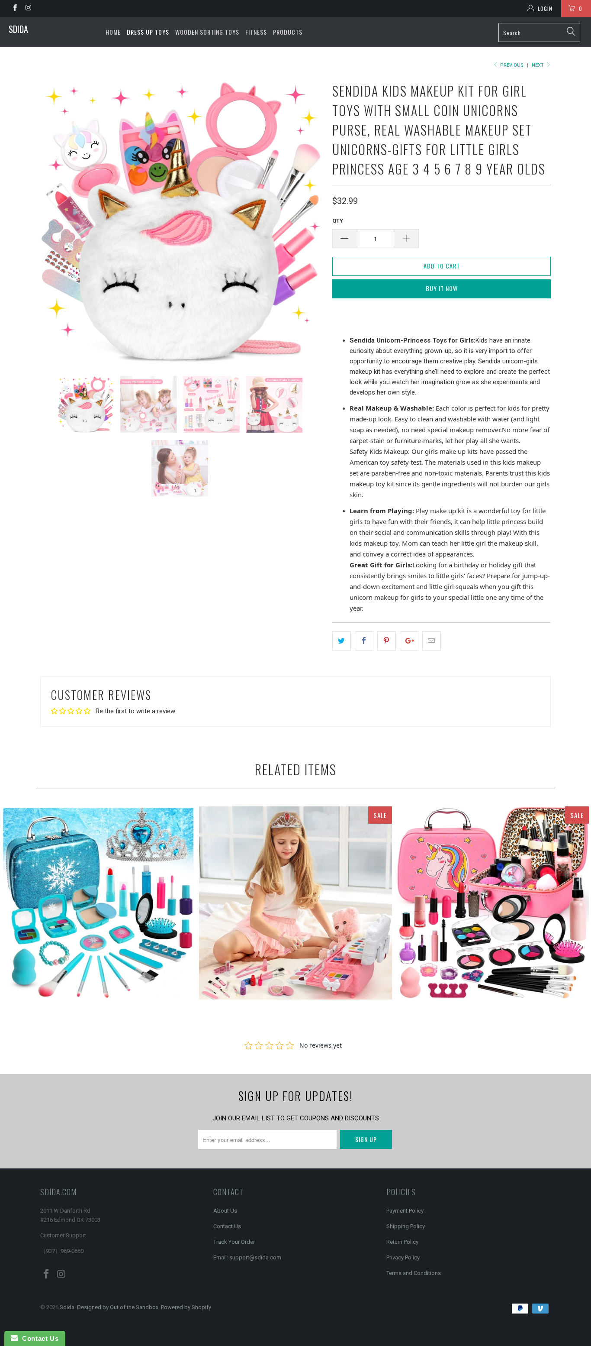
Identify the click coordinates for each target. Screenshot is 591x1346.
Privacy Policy (403, 1257)
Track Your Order (234, 1242)
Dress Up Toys (148, 31)
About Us (225, 1210)
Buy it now (442, 288)
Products (287, 31)
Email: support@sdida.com (247, 1257)
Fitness (256, 31)
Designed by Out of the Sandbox (117, 1307)
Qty (337, 220)
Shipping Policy (405, 1226)
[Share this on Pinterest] (386, 640)
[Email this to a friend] (431, 640)
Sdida (18, 29)
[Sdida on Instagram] (28, 9)
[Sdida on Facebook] (14, 9)
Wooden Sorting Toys (207, 31)
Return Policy (402, 1242)
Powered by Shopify (186, 1307)
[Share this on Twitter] (341, 640)
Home (113, 31)
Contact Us (227, 1226)
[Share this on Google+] (409, 640)
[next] (308, 221)
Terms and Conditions (413, 1273)
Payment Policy (405, 1210)
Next (538, 65)
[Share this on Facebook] (364, 640)
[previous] (55, 221)
